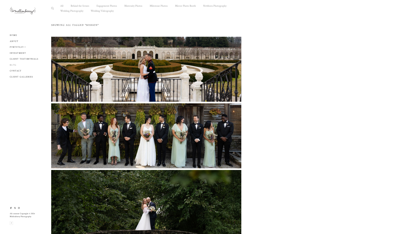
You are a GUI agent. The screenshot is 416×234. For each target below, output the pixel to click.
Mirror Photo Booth (185, 6)
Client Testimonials (24, 59)
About (14, 41)
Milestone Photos (159, 6)
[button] (25, 46)
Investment (18, 53)
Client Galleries (21, 77)
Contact (16, 71)
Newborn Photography (215, 6)
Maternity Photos (133, 6)
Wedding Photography (71, 11)
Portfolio (17, 47)
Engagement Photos (107, 6)
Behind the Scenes (80, 6)
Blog (13, 65)
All (61, 6)
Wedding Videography (102, 11)
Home (13, 35)
